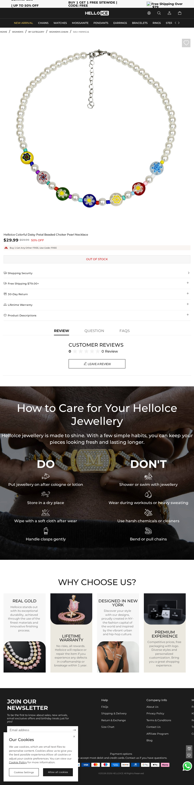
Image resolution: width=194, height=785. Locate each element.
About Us (152, 706)
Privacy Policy (155, 713)
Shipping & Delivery (114, 713)
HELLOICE (118, 773)
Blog (149, 740)
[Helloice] (97, 13)
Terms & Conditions (158, 720)
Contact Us (153, 727)
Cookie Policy (18, 762)
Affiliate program (157, 733)
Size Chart (107, 727)
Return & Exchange (113, 720)
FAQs (104, 706)
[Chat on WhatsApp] (187, 766)
